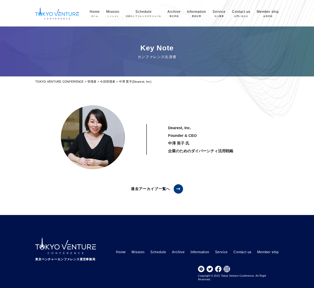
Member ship (268, 13)
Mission (112, 13)
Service (219, 13)
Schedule (143, 13)
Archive (173, 13)
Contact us (241, 13)
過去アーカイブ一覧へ (150, 189)
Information (196, 13)
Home (95, 13)
